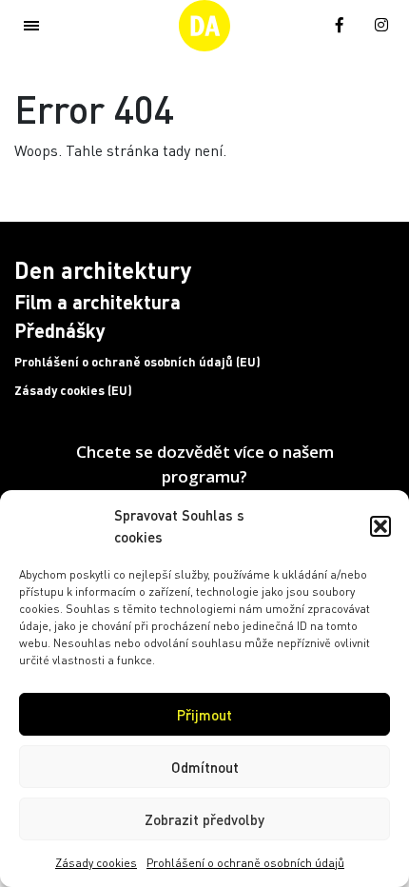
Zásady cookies (96, 863)
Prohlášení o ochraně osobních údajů (245, 863)
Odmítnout (205, 767)
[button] (380, 526)
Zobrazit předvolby (204, 819)
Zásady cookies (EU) (73, 390)
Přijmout (204, 714)
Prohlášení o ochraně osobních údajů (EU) (137, 361)
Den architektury (102, 270)
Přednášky (60, 330)
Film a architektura (97, 301)
